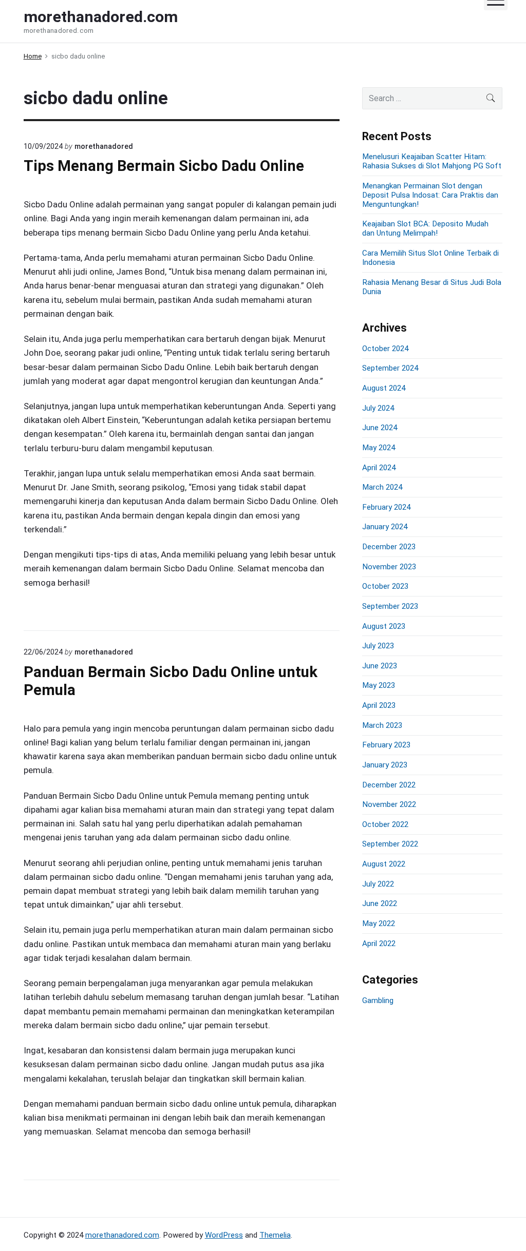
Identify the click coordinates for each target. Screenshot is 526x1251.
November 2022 (389, 804)
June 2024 (379, 427)
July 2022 (378, 884)
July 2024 (378, 408)
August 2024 (383, 388)
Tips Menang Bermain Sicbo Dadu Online (164, 166)
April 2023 (379, 705)
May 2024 (378, 447)
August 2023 (383, 626)
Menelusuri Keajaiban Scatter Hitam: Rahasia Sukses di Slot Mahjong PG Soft (431, 161)
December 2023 (389, 546)
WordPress (224, 1235)
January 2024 (384, 526)
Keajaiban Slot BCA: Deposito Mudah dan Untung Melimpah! (425, 228)
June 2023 (379, 665)
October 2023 (385, 586)
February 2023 (386, 744)
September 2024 (390, 368)
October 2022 (385, 824)
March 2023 (382, 725)
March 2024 (382, 487)
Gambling (377, 1000)
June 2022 (379, 903)
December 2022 (389, 785)
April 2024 (379, 467)
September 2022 (390, 844)
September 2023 (390, 606)
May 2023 (378, 685)
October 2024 (385, 348)
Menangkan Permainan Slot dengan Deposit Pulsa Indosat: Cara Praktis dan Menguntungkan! (430, 195)
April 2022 (379, 943)
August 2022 (383, 864)
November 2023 (389, 566)
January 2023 (384, 764)
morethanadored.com (122, 1235)
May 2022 (378, 923)
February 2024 (386, 507)
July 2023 (378, 645)
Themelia (275, 1235)
